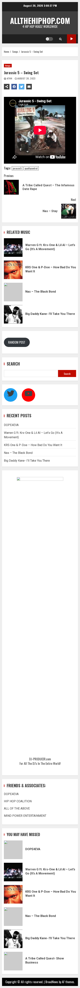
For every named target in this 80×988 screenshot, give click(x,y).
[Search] (60, 38)
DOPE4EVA (11, 425)
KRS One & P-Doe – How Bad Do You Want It (13, 269)
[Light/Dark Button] (49, 39)
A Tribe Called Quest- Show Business (13, 961)
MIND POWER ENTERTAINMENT (25, 815)
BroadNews (51, 982)
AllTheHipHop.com (40, 20)
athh (9, 78)
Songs (8, 65)
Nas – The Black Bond (13, 292)
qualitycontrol (31, 168)
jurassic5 (17, 168)
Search (13, 363)
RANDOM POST (16, 342)
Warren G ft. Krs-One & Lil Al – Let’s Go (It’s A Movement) (13, 247)
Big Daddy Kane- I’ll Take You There (13, 314)
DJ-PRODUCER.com (40, 759)
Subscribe (71, 38)
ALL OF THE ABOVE (17, 808)
